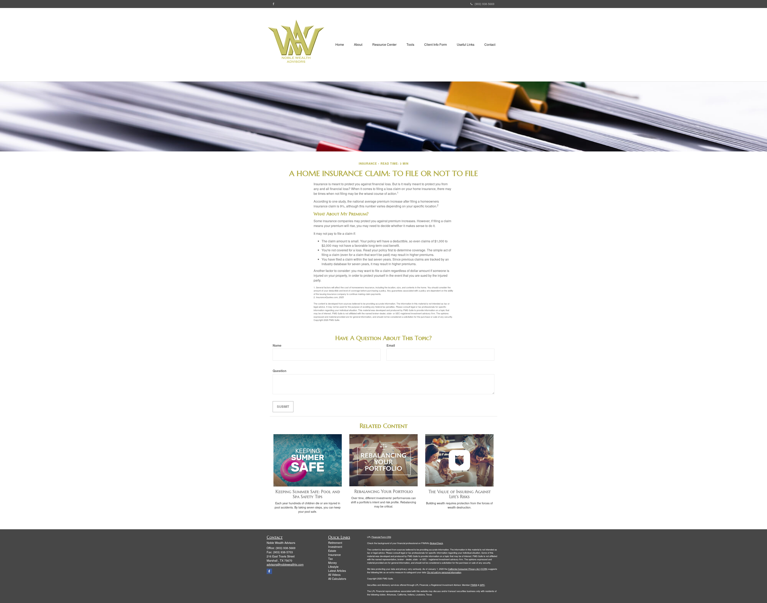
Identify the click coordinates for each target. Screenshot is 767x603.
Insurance (334, 555)
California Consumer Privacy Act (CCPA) (468, 568)
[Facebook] (273, 4)
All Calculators (337, 579)
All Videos (334, 575)
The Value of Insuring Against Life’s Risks (459, 494)
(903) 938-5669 (484, 4)
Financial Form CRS (381, 536)
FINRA (474, 584)
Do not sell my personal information (444, 572)
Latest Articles (337, 571)
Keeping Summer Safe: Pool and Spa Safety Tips (307, 494)
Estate (332, 551)
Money (332, 563)
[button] (358, 44)
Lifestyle (333, 567)
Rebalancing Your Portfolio (383, 491)
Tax (330, 559)
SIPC (482, 584)
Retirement (335, 543)
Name (277, 345)
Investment (335, 547)
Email (390, 345)
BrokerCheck (436, 543)
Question (279, 371)
